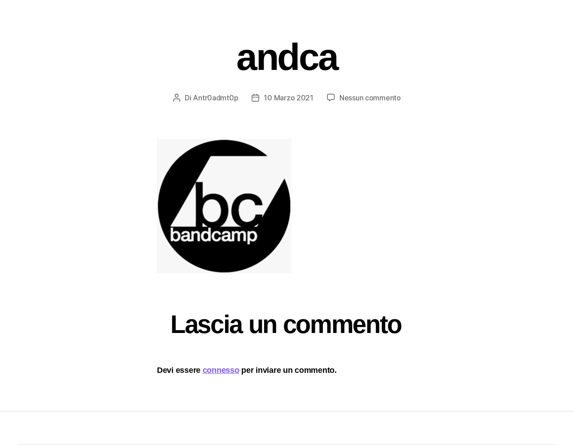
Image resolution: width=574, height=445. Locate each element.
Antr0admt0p (215, 97)
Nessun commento (370, 97)
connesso (221, 370)
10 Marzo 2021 (288, 97)
